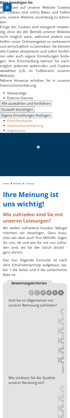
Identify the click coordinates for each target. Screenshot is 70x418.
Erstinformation (19, 120)
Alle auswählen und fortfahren (26, 103)
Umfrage (29, 183)
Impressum (16, 130)
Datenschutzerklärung (25, 125)
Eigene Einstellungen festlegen (26, 115)
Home (6, 183)
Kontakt (17, 183)
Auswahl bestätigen (17, 109)
